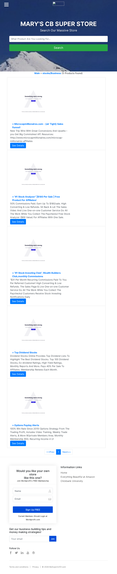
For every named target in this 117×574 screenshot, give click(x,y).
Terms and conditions (18, 567)
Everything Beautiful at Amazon (78, 476)
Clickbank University (72, 481)
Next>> (66, 452)
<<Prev (50, 452)
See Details (18, 145)
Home (64, 472)
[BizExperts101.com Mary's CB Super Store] (58, 2)
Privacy (35, 567)
